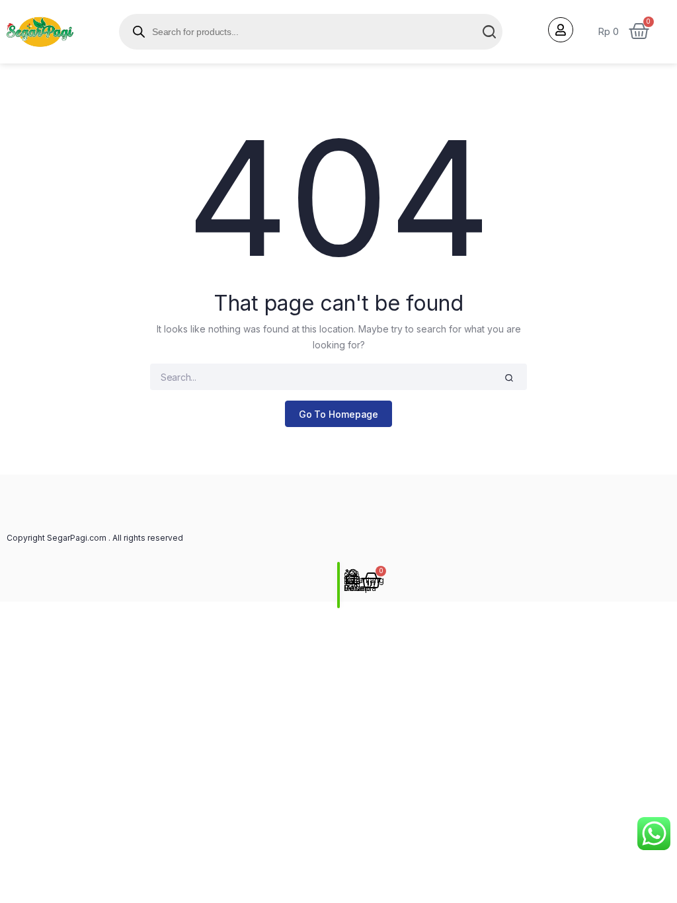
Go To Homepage (339, 414)
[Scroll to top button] (656, 850)
